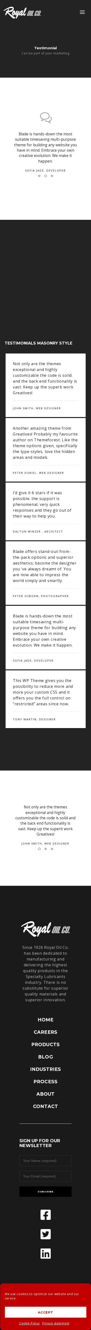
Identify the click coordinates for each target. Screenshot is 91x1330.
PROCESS (45, 1081)
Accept (45, 1312)
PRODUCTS (45, 1044)
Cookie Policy (29, 1323)
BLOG (45, 1057)
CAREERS (45, 1032)
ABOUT (45, 1094)
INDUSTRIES (45, 1069)
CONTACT (45, 1106)
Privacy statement (55, 1323)
